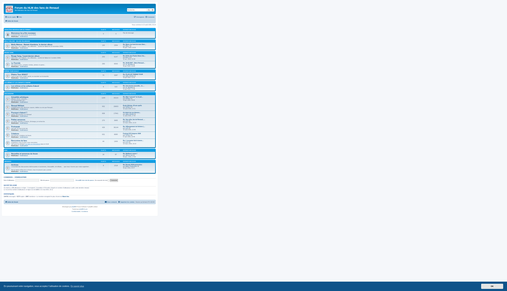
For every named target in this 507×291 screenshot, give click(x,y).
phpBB (74, 206)
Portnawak (15, 127)
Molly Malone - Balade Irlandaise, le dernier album (31, 45)
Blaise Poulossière (131, 166)
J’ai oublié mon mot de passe (84, 180)
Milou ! (127, 46)
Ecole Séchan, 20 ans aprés (132, 105)
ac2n (127, 121)
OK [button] (492, 286)
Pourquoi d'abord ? (19, 113)
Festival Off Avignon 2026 (132, 133)
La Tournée (15, 63)
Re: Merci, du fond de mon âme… (134, 44)
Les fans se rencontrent (32, 144)
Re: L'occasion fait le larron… (133, 140)
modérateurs (24, 36)
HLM (5, 150)
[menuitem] (19, 17)
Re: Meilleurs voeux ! (130, 153)
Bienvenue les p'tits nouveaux (23, 33)
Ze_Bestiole (129, 64)
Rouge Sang (8, 52)
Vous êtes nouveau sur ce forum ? (17, 29)
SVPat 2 (128, 98)
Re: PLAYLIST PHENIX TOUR (133, 74)
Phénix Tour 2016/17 (11, 71)
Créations (15, 134)
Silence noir (129, 155)
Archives (7, 161)
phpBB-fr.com (83, 209)
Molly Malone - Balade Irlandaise (17, 41)
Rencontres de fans (19, 141)
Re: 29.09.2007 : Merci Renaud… (134, 63)
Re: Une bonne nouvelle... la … (133, 86)
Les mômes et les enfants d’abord (17, 82)
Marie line (65, 196)
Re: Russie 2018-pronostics (132, 164)
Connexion (8, 177)
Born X (127, 57)
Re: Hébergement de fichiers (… (134, 126)
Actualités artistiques (19, 97)
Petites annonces (18, 120)
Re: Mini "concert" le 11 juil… (133, 97)
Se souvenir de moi (101, 180)
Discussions (9, 93)
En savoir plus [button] (77, 286)
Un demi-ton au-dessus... (131, 112)
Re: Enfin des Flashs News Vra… (134, 56)
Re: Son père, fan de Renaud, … (134, 119)
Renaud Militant (17, 106)
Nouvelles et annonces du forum (24, 154)
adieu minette (129, 76)
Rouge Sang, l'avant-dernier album (25, 56)
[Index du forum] (9, 8)
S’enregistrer (20, 177)
